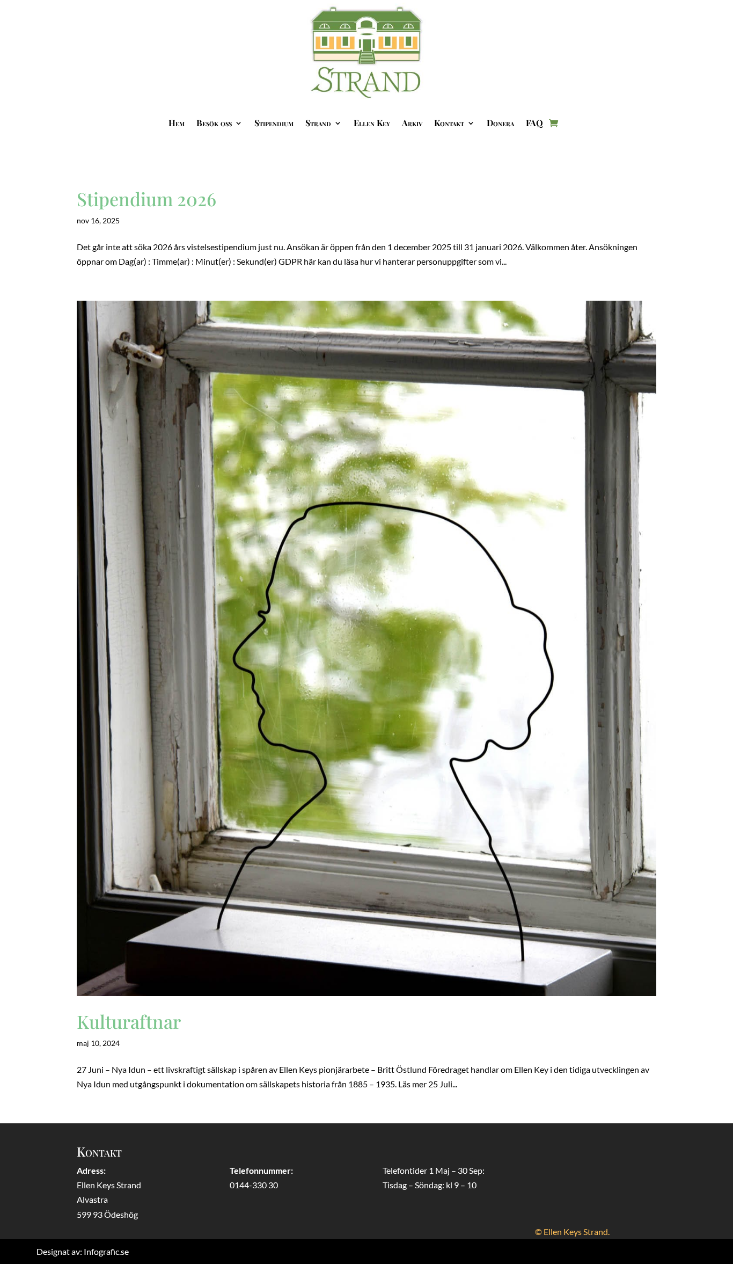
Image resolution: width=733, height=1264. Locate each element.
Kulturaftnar (129, 1021)
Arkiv (412, 122)
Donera (500, 122)
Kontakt (449, 122)
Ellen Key (372, 122)
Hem (176, 122)
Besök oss (214, 122)
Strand (318, 122)
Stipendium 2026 (146, 198)
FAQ (534, 122)
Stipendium (274, 122)
